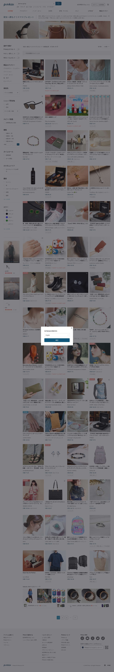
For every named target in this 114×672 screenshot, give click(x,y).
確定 (57, 340)
